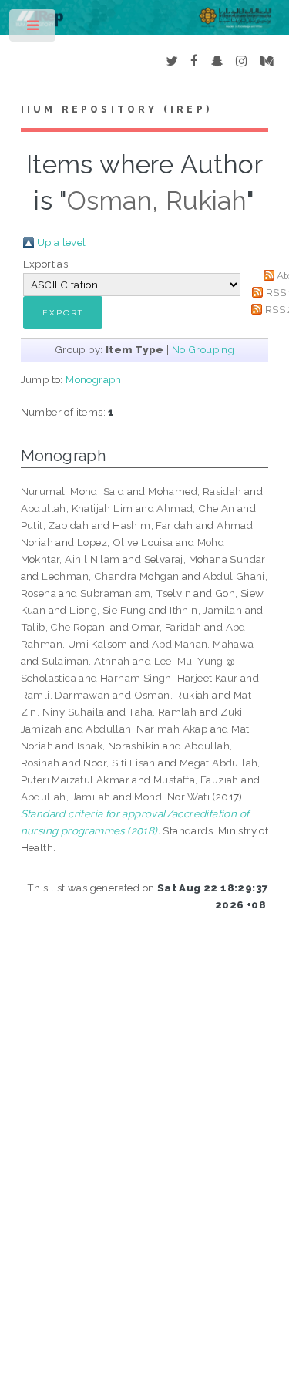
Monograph (94, 379)
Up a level (61, 242)
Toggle (33, 29)
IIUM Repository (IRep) (116, 109)
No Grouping (203, 349)
